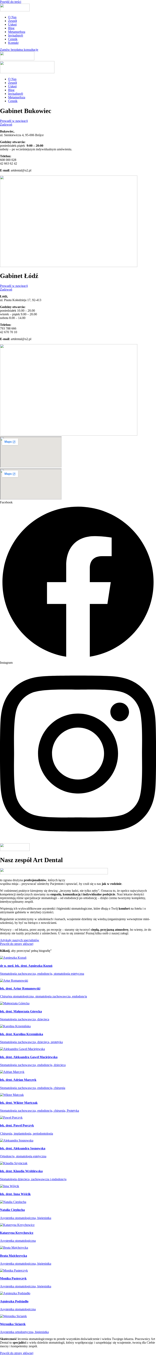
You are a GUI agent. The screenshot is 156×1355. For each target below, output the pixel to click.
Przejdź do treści (10, 1)
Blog (11, 28)
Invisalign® (15, 35)
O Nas (12, 17)
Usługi (12, 24)
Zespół (12, 21)
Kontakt (13, 42)
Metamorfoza (16, 31)
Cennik (12, 39)
